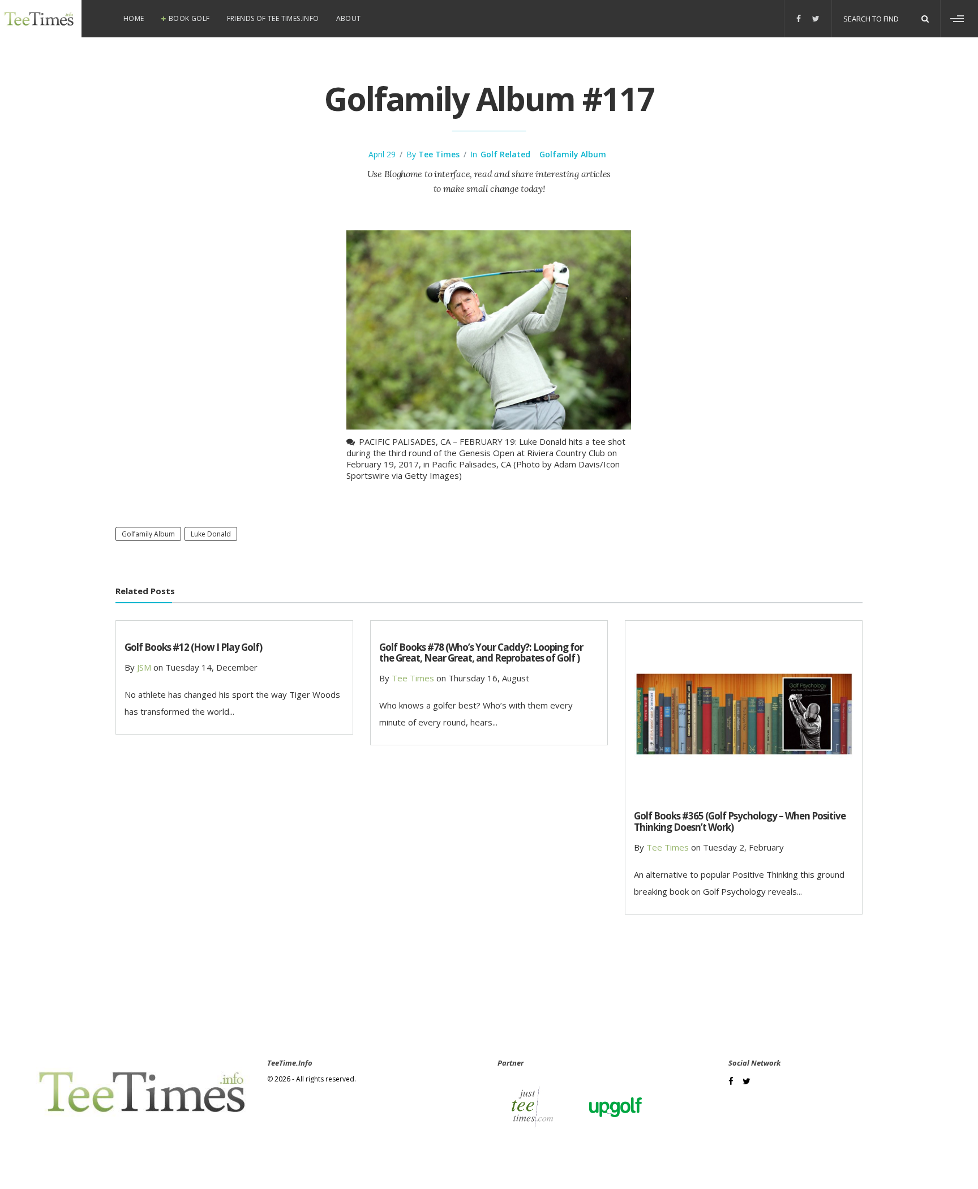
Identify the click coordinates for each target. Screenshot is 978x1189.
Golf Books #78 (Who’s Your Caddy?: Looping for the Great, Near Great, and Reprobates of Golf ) (481, 652)
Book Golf (189, 18)
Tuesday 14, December (211, 667)
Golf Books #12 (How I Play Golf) (193, 647)
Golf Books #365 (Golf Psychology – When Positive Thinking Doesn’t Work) (740, 821)
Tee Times (439, 154)
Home (133, 18)
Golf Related (505, 154)
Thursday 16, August (488, 678)
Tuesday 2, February (743, 847)
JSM (144, 667)
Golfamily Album (572, 154)
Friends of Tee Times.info (273, 18)
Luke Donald (211, 534)
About (348, 18)
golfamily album (148, 534)
